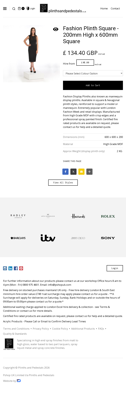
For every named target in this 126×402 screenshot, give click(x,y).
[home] (63, 8)
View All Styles (63, 182)
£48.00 (85, 62)
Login (115, 268)
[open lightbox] (31, 53)
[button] (5, 8)
